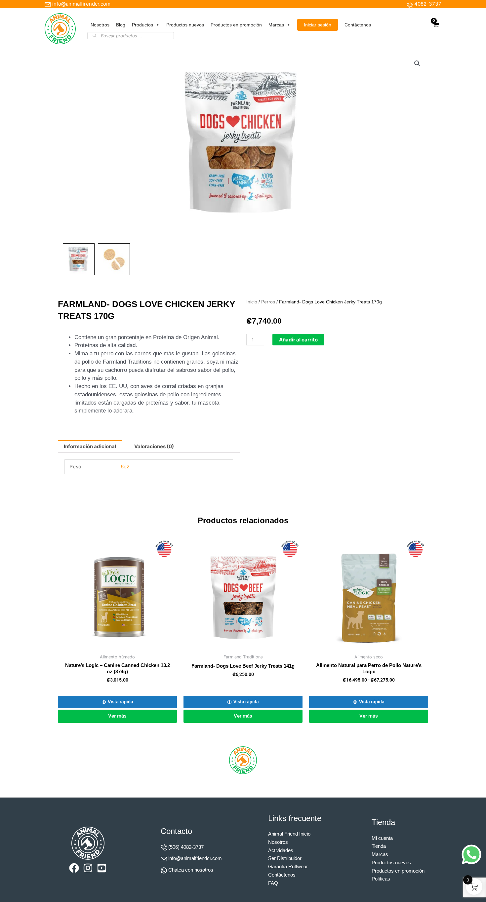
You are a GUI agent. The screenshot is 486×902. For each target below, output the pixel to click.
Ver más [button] (117, 716)
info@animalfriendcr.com (195, 858)
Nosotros (100, 24)
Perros (268, 301)
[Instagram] (88, 868)
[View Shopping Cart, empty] (435, 28)
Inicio (251, 301)
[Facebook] (74, 868)
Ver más (368, 716)
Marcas (276, 24)
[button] (417, 63)
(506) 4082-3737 (186, 847)
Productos (142, 24)
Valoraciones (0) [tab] (154, 446)
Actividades (280, 850)
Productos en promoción (236, 24)
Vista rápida (120, 701)
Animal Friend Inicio (289, 834)
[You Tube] (102, 868)
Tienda (379, 846)
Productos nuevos (185, 24)
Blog (120, 24)
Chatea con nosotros (190, 870)
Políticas (381, 879)
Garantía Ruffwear (288, 866)
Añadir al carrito (298, 339)
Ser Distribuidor (285, 858)
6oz (125, 466)
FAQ (273, 883)
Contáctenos (357, 24)
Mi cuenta (382, 838)
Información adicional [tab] (90, 446)
